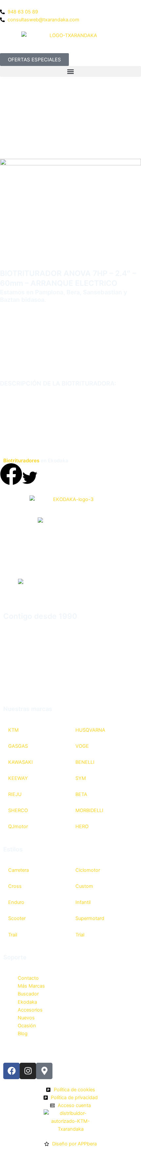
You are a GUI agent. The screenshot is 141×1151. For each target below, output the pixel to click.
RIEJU (15, 794)
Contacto (28, 978)
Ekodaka (27, 1002)
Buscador (28, 994)
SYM (80, 778)
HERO (82, 826)
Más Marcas (31, 986)
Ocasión (27, 1026)
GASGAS (18, 746)
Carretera (18, 870)
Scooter (17, 918)
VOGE (82, 746)
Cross (15, 886)
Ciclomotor (87, 870)
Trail (12, 935)
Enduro (16, 902)
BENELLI (84, 762)
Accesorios (30, 1010)
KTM (13, 730)
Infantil (83, 902)
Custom (84, 886)
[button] (70, 71)
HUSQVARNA (90, 730)
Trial (79, 935)
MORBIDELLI (89, 810)
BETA (81, 794)
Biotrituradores (21, 460)
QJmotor (18, 826)
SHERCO (18, 810)
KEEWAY (18, 778)
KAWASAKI (20, 762)
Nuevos (26, 1018)
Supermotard (89, 918)
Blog (23, 1033)
